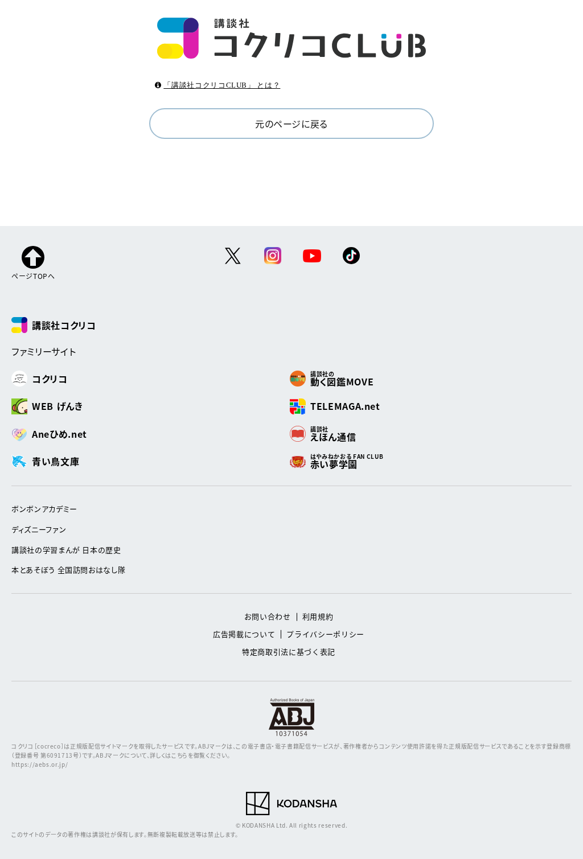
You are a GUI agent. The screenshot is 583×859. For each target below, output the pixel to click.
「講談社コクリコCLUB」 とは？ (221, 85)
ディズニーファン (38, 529)
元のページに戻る (291, 123)
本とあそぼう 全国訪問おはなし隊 (68, 569)
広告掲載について (244, 633)
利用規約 (318, 616)
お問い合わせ (267, 616)
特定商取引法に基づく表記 (288, 651)
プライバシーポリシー (325, 633)
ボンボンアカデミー (44, 508)
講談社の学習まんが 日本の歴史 (66, 549)
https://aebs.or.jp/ (39, 764)
